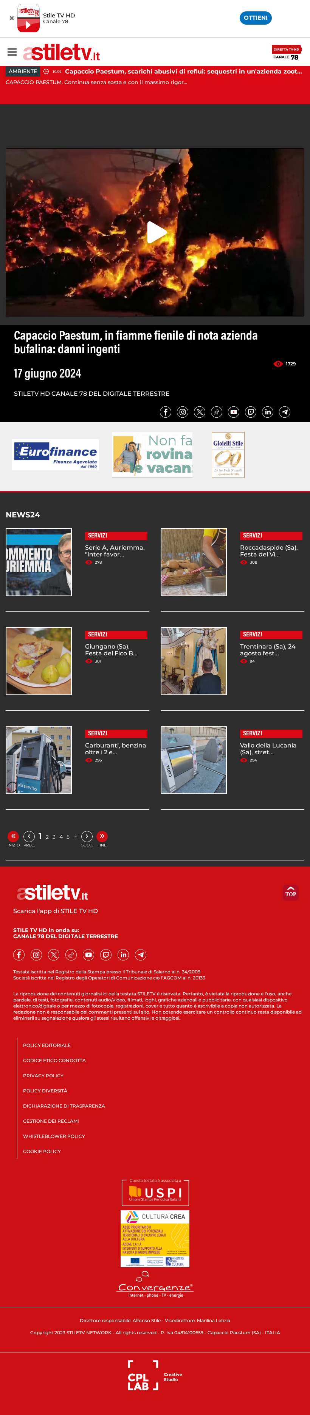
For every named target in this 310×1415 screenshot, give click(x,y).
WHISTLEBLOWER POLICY (54, 1136)
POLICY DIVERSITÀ (45, 1091)
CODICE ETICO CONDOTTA (54, 1060)
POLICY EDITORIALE (47, 1045)
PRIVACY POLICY (43, 1075)
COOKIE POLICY (42, 1151)
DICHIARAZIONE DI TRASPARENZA (64, 1106)
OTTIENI (256, 17)
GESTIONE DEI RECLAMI (51, 1121)
